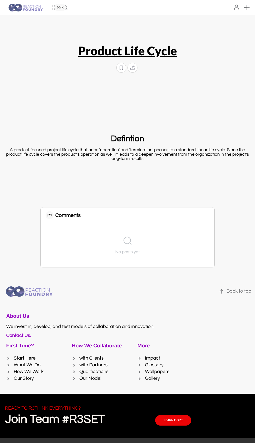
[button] (246, 7)
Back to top (239, 291)
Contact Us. (19, 335)
